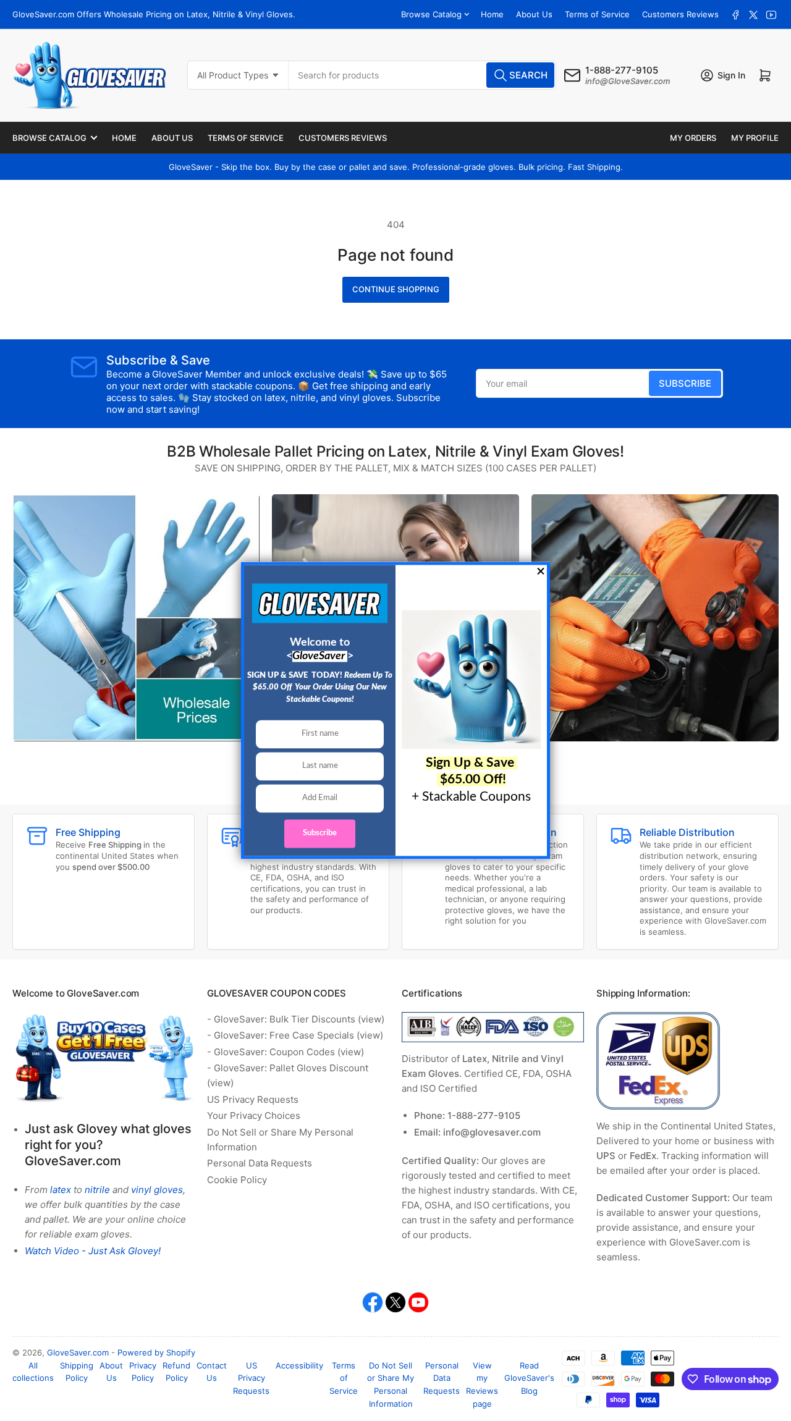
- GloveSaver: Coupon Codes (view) (285, 1052)
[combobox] (423, 75)
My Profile (755, 138)
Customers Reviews (680, 14)
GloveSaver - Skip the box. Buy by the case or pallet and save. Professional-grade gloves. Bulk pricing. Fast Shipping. (396, 167)
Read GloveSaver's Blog (529, 1378)
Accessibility (299, 1365)
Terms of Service (597, 14)
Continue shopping (395, 289)
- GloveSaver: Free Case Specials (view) (295, 1035)
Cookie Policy (237, 1180)
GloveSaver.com (78, 1352)
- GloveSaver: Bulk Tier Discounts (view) (295, 1019)
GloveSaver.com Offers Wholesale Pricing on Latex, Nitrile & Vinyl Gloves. (153, 14)
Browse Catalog (431, 14)
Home (492, 14)
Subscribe (685, 383)
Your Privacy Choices (253, 1115)
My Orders (693, 138)
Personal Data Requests (259, 1163)
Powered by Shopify (156, 1352)
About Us (534, 14)
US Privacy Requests (252, 1099)
